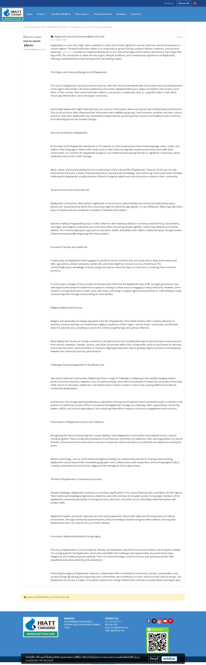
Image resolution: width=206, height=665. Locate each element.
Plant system (81, 14)
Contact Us (136, 14)
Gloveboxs (121, 14)
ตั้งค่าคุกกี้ (154, 658)
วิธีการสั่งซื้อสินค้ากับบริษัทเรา (56, 27)
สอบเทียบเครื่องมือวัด (61, 14)
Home (29, 14)
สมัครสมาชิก (184, 3)
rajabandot (67, 52)
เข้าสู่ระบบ (169, 3)
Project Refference (103, 14)
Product (41, 14)
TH (198, 3)
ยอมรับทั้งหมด (169, 658)
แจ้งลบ (179, 37)
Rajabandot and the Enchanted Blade (92, 27)
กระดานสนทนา (31, 27)
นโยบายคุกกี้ (48, 660)
